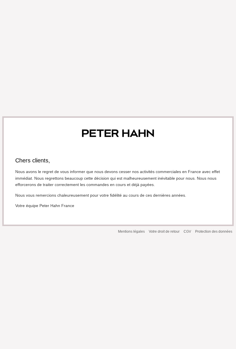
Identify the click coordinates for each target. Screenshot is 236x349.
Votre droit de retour (164, 231)
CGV (187, 231)
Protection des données (213, 231)
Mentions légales (131, 231)
